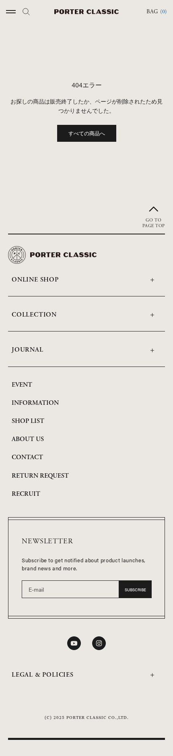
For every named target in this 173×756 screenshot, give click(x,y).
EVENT (22, 385)
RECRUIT (26, 494)
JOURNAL (27, 350)
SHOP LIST (28, 421)
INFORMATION (35, 403)
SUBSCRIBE (135, 589)
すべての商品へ (86, 133)
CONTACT (27, 457)
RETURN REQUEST (40, 476)
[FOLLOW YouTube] (74, 643)
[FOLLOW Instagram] (99, 643)
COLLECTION (34, 315)
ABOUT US (28, 439)
